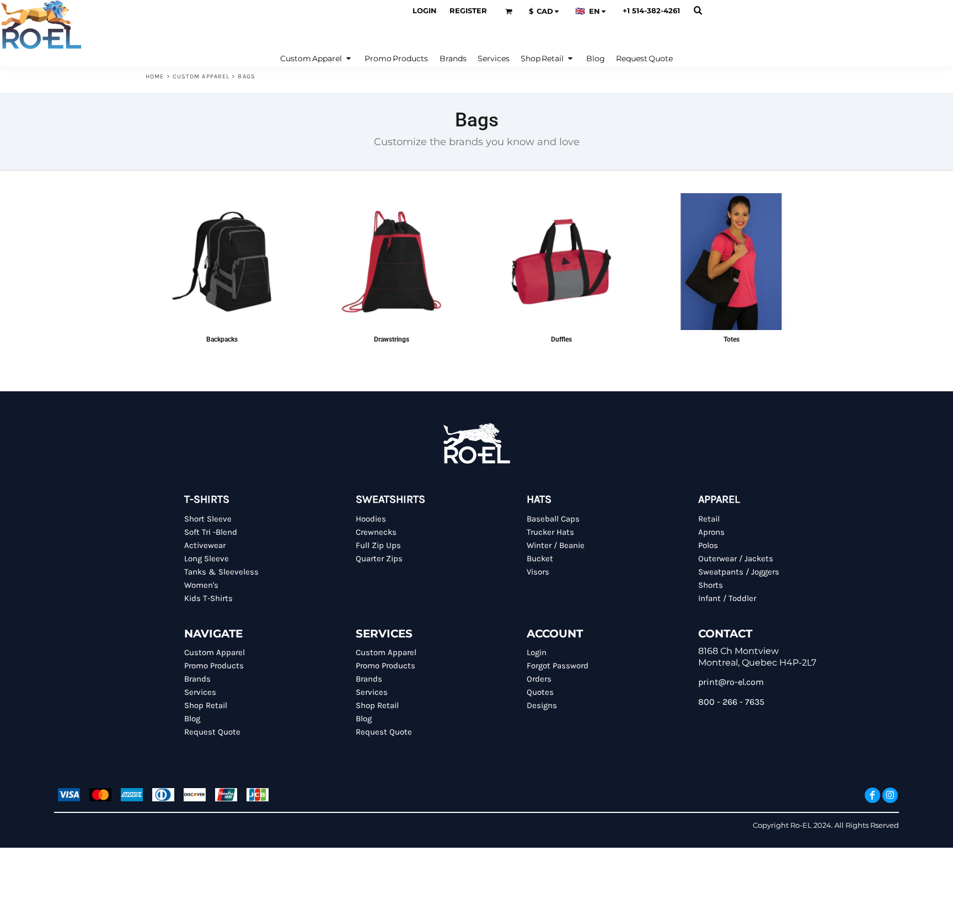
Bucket (540, 558)
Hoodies (371, 519)
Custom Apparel (201, 76)
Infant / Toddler (727, 598)
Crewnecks (376, 532)
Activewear (205, 545)
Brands (197, 679)
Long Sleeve (206, 558)
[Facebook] (872, 795)
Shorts (710, 585)
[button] (509, 11)
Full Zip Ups (378, 545)
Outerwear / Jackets (735, 558)
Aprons (711, 532)
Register (468, 10)
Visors (538, 572)
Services (200, 692)
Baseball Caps (553, 519)
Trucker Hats (550, 532)
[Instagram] (890, 795)
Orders (539, 679)
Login (425, 10)
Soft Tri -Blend (210, 532)
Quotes (540, 692)
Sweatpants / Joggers (738, 572)
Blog (192, 719)
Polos (708, 545)
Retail (709, 519)
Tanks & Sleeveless (221, 572)
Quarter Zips (379, 558)
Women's (201, 585)
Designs (542, 705)
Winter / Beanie (556, 545)
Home (155, 76)
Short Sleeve (208, 519)
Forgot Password (557, 666)
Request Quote (212, 732)
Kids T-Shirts (208, 598)
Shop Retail (205, 705)
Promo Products (214, 666)
